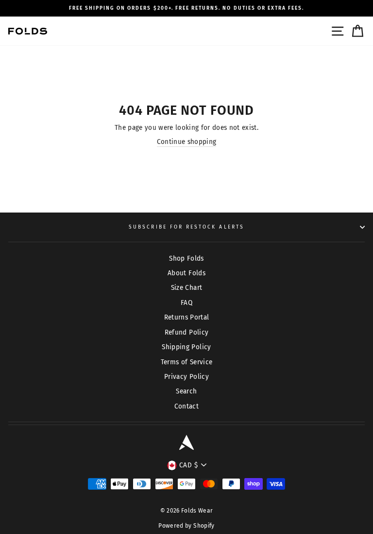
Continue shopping (187, 142)
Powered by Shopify (186, 525)
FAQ (186, 303)
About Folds (186, 273)
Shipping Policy (186, 347)
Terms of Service (186, 362)
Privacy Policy (186, 377)
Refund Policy (186, 332)
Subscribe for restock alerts (186, 227)
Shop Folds (186, 258)
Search (186, 391)
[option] (186, 8)
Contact (186, 406)
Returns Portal (186, 317)
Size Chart (186, 288)
